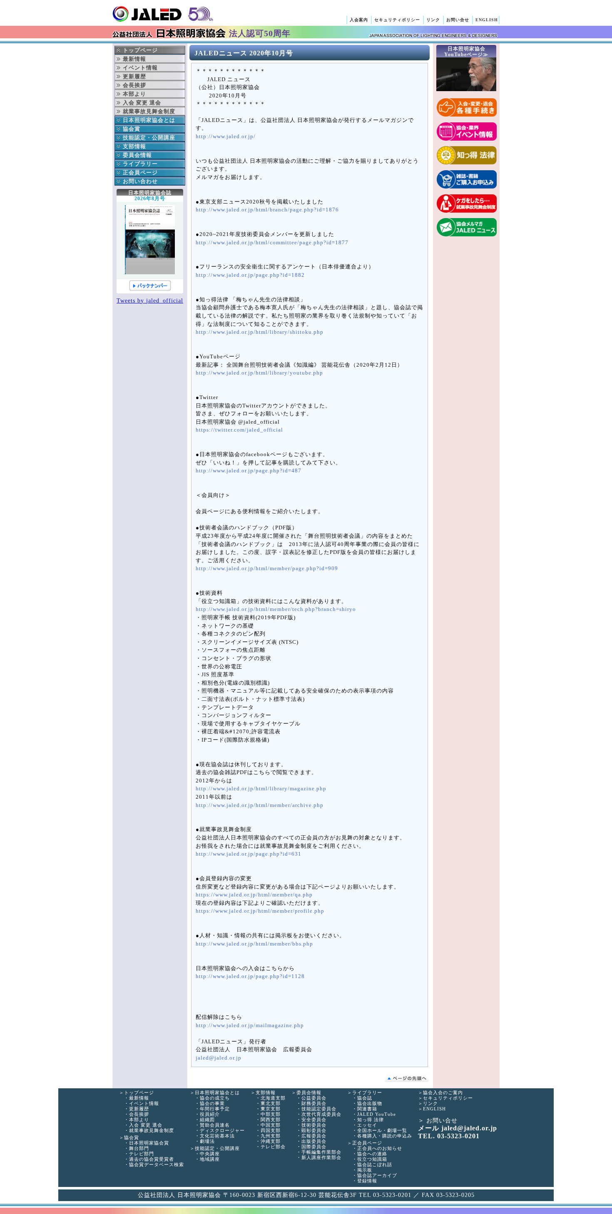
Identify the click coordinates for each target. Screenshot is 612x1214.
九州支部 (271, 1135)
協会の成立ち (215, 1097)
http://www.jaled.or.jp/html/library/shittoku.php (259, 332)
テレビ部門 (141, 1153)
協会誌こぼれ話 (374, 1164)
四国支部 (271, 1130)
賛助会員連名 (215, 1124)
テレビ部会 (273, 1146)
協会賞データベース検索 (156, 1164)
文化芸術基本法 (217, 1135)
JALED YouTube (376, 1114)
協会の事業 (212, 1103)
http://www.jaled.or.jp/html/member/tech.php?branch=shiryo (276, 609)
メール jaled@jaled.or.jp (457, 1128)
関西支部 (271, 1119)
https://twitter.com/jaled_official (239, 430)
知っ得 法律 (370, 1119)
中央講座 (210, 1153)
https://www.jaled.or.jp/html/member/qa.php (254, 895)
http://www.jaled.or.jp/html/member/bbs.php (254, 944)
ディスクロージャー (222, 1130)
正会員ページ (140, 172)
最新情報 (139, 1097)
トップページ (140, 50)
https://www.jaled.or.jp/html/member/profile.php (260, 911)
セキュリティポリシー (397, 19)
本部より (139, 1119)
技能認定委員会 (318, 1108)
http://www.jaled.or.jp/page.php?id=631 (248, 854)
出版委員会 (313, 1141)
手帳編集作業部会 (321, 1151)
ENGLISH (486, 19)
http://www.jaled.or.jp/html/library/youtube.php (259, 373)
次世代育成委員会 (321, 1114)
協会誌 (364, 1097)
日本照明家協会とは (149, 120)
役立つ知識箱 (372, 1159)
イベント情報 (144, 1103)
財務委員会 (313, 1103)
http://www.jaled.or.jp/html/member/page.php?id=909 (267, 568)
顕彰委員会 (313, 1130)
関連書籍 (367, 1108)
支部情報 (134, 146)
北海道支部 (273, 1097)
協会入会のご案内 (443, 1092)
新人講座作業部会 (321, 1157)
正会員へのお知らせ (379, 1148)
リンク (433, 19)
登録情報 (367, 1180)
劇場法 (207, 1141)
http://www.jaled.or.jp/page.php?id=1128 (250, 976)
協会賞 (131, 129)
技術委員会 (313, 1124)
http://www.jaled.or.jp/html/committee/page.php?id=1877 (272, 243)
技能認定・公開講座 (149, 137)
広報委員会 (313, 1135)
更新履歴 (139, 1108)
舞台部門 (139, 1148)
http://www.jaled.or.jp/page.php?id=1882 (250, 275)
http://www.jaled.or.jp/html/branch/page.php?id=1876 (267, 210)
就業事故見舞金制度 (151, 1130)
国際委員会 (313, 1146)
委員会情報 (137, 155)
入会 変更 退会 (145, 1124)
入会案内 (359, 19)
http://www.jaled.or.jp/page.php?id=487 (248, 471)
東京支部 (271, 1108)
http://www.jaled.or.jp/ (226, 136)
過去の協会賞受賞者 (151, 1159)
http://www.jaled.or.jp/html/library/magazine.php (261, 789)
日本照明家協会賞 (149, 1142)
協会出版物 (369, 1103)
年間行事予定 (215, 1108)
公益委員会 (313, 1097)
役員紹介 (210, 1114)
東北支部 (271, 1103)
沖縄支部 (271, 1141)
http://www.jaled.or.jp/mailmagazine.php (250, 1025)
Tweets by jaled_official (150, 301)
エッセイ (367, 1124)
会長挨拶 (139, 1114)
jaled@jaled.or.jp (218, 1058)
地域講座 (210, 1159)
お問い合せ (457, 19)
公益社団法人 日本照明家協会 (162, 14)
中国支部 (271, 1124)
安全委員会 (313, 1119)
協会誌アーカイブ (377, 1175)
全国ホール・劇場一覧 (382, 1130)
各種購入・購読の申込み (384, 1135)
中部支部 (271, 1114)
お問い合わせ (140, 181)
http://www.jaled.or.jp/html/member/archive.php (259, 805)
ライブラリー (140, 164)
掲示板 (364, 1169)
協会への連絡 (372, 1153)
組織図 (207, 1119)
